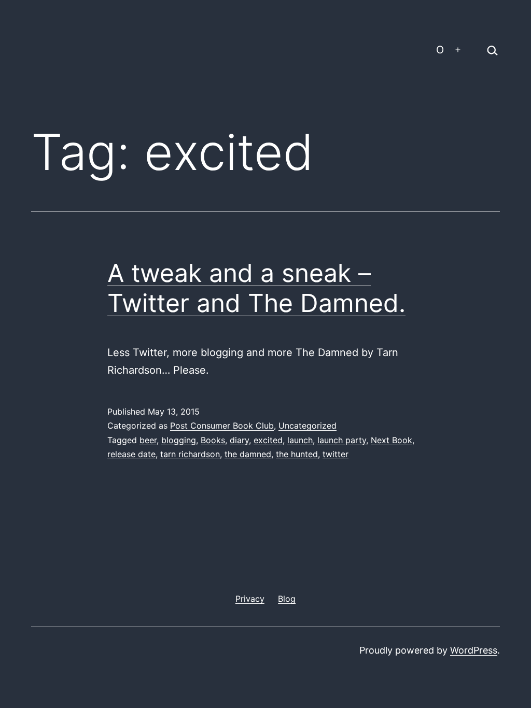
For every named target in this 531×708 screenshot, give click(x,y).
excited (268, 440)
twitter (335, 454)
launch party (341, 440)
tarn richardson (190, 454)
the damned (248, 454)
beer (148, 440)
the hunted (297, 454)
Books (213, 440)
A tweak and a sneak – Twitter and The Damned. (256, 288)
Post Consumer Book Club (222, 425)
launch (300, 440)
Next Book (391, 440)
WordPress (473, 650)
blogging (178, 440)
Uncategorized (307, 425)
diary (239, 440)
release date (131, 454)
